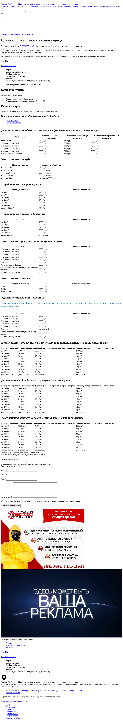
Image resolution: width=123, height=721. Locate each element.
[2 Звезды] (19, 81)
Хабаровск (10, 647)
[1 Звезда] (10, 81)
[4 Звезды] (37, 81)
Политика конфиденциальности (14, 701)
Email (4, 475)
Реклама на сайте (13, 693)
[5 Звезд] (46, 81)
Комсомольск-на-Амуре (15, 645)
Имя (3, 470)
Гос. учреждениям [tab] (13, 123)
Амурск (9, 643)
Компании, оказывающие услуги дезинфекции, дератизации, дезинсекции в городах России (44, 691)
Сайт (3, 479)
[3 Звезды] (28, 81)
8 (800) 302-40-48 (27, 46)
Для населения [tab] (12, 121)
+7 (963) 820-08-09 (8, 66)
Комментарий (6, 497)
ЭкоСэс (5, 652)
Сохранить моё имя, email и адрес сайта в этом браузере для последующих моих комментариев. (43, 501)
